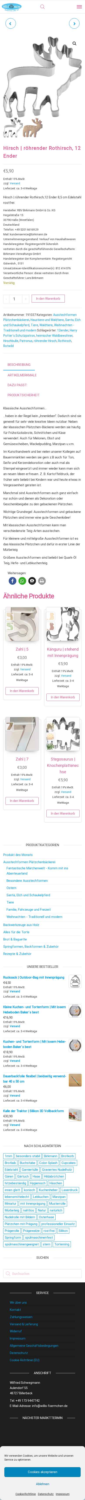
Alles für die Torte (16, 932)
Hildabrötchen (54, 1176)
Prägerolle (12, 1231)
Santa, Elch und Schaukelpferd (28, 895)
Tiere (34, 325)
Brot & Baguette (15, 939)
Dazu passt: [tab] (17, 385)
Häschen (55, 1183)
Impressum (63, 1494)
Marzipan (59, 1197)
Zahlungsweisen (21, 1317)
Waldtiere (46, 325)
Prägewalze (31, 1231)
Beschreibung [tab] (19, 365)
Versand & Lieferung (24, 1324)
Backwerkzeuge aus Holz (21, 925)
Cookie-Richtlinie (25, 1494)
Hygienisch (38, 1183)
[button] (74, 44)
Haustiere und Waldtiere (47, 320)
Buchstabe (27, 1163)
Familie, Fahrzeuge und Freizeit (29, 910)
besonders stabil (28, 1156)
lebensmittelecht (17, 1197)
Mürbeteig (12, 1210)
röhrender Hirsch (45, 341)
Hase (36, 1176)
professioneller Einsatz (58, 1224)
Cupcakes (68, 1163)
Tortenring (61, 1244)
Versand (15, 183)
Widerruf (16, 1331)
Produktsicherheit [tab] (24, 395)
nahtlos (28, 1210)
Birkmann (50, 1156)
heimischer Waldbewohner (54, 335)
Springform (13, 1237)
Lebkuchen (41, 1197)
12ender (62, 330)
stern (46, 1244)
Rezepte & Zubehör (17, 954)
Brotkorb (67, 1156)
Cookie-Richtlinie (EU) (24, 1360)
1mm (8, 1156)
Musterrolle (57, 1204)
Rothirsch (64, 341)
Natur (42, 1210)
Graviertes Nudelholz (57, 1170)
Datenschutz (46, 1494)
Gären (9, 1176)
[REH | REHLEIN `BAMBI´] (74, 23)
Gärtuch (23, 1176)
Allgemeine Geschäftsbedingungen (34, 1345)
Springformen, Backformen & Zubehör (31, 947)
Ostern (11, 888)
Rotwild (8, 346)
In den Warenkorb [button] (22, 691)
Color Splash (48, 1163)
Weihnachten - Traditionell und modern (34, 917)
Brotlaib (10, 1163)
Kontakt (15, 1310)
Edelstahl (11, 1170)
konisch (29, 1190)
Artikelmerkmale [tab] (22, 375)
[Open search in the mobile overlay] (42, 6)
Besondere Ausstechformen (27, 881)
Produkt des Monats (18, 855)
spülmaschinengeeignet (22, 1244)
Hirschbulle (10, 341)
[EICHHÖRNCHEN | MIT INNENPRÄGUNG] (10, 23)
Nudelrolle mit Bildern (20, 1217)
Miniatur (10, 1204)
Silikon (63, 1231)
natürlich (56, 1210)
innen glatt (12, 1190)
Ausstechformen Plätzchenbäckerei (29, 862)
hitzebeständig (15, 1183)
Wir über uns (18, 1302)
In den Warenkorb (48, 298)
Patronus (26, 341)
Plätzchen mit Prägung (21, 1224)
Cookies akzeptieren (42, 1472)
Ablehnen (42, 1484)
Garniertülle (30, 1170)
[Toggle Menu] (79, 6)
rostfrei (49, 1231)
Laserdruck (70, 1190)
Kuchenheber (48, 1190)
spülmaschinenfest (39, 1237)
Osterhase (46, 1217)
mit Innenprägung (32, 1204)
